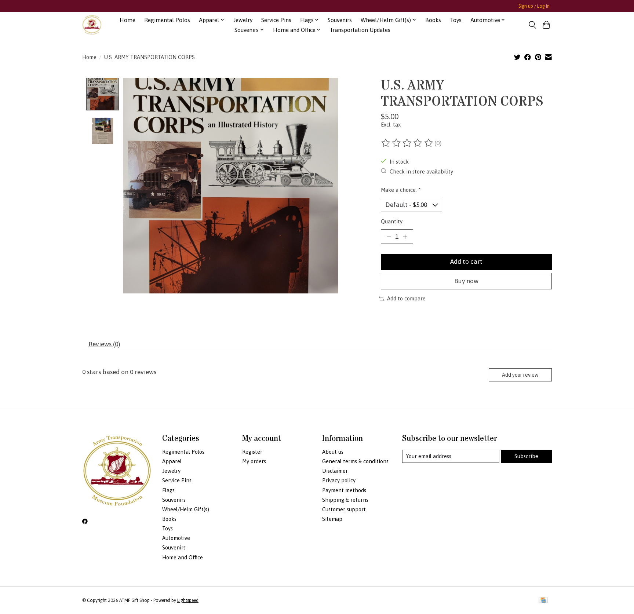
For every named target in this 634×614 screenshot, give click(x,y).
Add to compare (406, 298)
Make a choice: (401, 190)
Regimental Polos (167, 20)
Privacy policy (339, 480)
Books (433, 20)
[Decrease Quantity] (389, 236)
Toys (456, 20)
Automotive (176, 538)
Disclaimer (335, 471)
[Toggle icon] (532, 25)
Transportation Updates (359, 30)
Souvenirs (340, 20)
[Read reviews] (407, 143)
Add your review (520, 375)
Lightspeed (187, 600)
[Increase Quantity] (405, 236)
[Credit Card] (543, 600)
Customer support (344, 509)
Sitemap (332, 519)
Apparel (172, 461)
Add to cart (466, 261)
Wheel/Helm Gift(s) (185, 509)
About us (332, 452)
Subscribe (526, 456)
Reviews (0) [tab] (104, 344)
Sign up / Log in (534, 6)
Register (252, 452)
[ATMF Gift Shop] (92, 25)
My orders (254, 461)
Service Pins (276, 20)
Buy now (466, 281)
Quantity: (392, 221)
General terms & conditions (355, 461)
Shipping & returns (345, 500)
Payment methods (344, 490)
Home (127, 20)
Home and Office (182, 557)
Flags (168, 490)
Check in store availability (421, 171)
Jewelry (242, 20)
